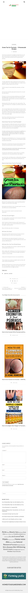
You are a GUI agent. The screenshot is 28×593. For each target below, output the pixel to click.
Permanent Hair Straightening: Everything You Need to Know (14, 521)
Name (3, 464)
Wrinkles (10, 551)
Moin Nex (15, 51)
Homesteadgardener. (12, 585)
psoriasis (10, 273)
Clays (12, 534)
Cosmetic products (18, 534)
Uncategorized (16, 549)
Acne (4, 532)
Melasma (11, 542)
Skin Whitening (19, 547)
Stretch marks (8, 549)
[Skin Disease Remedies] (14, 5)
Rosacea (23, 544)
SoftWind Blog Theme (18, 590)
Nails (14, 542)
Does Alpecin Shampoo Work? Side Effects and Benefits (13, 516)
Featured (9, 539)
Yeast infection (17, 551)
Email (3, 470)
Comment (4, 450)
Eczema (17, 536)
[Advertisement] (14, 23)
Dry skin (11, 536)
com (24, 585)
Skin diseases (8, 547)
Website (3, 475)
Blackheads (20, 532)
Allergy (8, 532)
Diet (8, 536)
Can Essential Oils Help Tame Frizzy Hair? (10, 513)
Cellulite (9, 534)
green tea (6, 273)
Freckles (12, 539)
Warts (24, 549)
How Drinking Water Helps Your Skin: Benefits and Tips (13, 502)
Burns (7, 534)
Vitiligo (21, 549)
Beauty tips (14, 532)
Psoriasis (14, 44)
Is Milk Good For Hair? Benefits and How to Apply (12, 519)
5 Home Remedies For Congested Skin (9, 507)
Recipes (19, 544)
